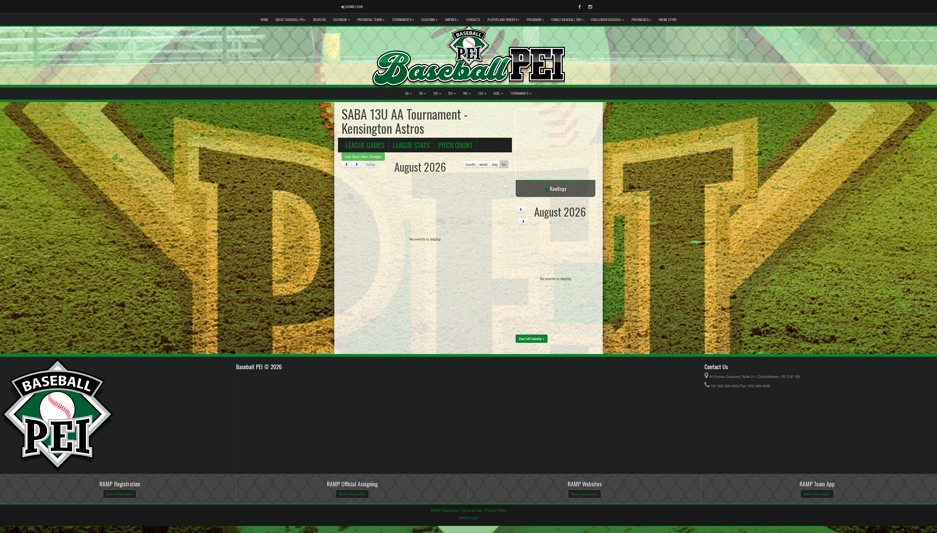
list (504, 164)
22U (481, 93)
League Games (365, 145)
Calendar (340, 19)
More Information (119, 493)
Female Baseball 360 (566, 19)
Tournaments (401, 19)
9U (407, 93)
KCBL (497, 93)
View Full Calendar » (531, 338)
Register (319, 19)
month (470, 164)
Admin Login (468, 517)
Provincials (640, 19)
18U (465, 93)
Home (264, 19)
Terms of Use (471, 510)
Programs (534, 19)
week (483, 164)
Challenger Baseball (606, 19)
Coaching (428, 19)
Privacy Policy (495, 510)
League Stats (411, 145)
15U (450, 93)
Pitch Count (455, 145)
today (371, 164)
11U (421, 93)
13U (435, 93)
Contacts (473, 19)
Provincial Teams (369, 19)
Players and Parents (502, 19)
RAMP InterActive (444, 510)
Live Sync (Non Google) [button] (363, 156)
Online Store (667, 19)
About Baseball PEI (289, 19)
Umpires (450, 19)
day (495, 164)
